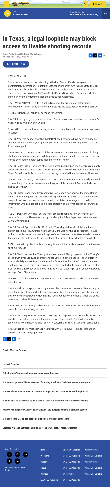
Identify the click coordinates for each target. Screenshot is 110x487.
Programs (45, 456)
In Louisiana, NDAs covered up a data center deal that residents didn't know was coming (45, 400)
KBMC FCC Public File (71, 450)
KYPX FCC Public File (93, 468)
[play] (7, 13)
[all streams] (106, 13)
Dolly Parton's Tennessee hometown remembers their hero (31, 373)
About (43, 468)
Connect (44, 474)
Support (44, 462)
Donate (99, 4)
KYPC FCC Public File (71, 468)
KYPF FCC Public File (71, 474)
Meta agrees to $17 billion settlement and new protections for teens (36, 418)
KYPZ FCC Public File (93, 474)
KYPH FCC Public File (71, 480)
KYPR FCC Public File (93, 456)
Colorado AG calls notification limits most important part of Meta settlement (40, 427)
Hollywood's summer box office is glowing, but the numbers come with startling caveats (45, 409)
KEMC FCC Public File (49, 480)
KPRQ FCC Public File (71, 456)
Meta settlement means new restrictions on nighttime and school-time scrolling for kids (46, 391)
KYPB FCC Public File (71, 462)
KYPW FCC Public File (93, 462)
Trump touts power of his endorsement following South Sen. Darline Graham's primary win (46, 382)
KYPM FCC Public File (93, 450)
